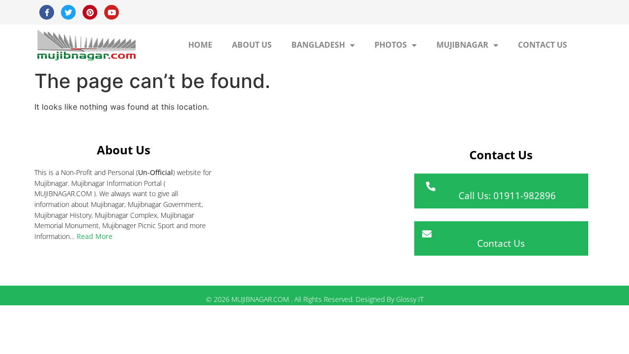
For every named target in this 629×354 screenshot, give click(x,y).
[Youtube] (111, 12)
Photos (390, 44)
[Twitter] (68, 12)
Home (200, 44)
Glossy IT (410, 299)
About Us (252, 44)
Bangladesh (318, 44)
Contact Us (542, 44)
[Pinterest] (90, 12)
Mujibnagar (462, 44)
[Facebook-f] (46, 12)
